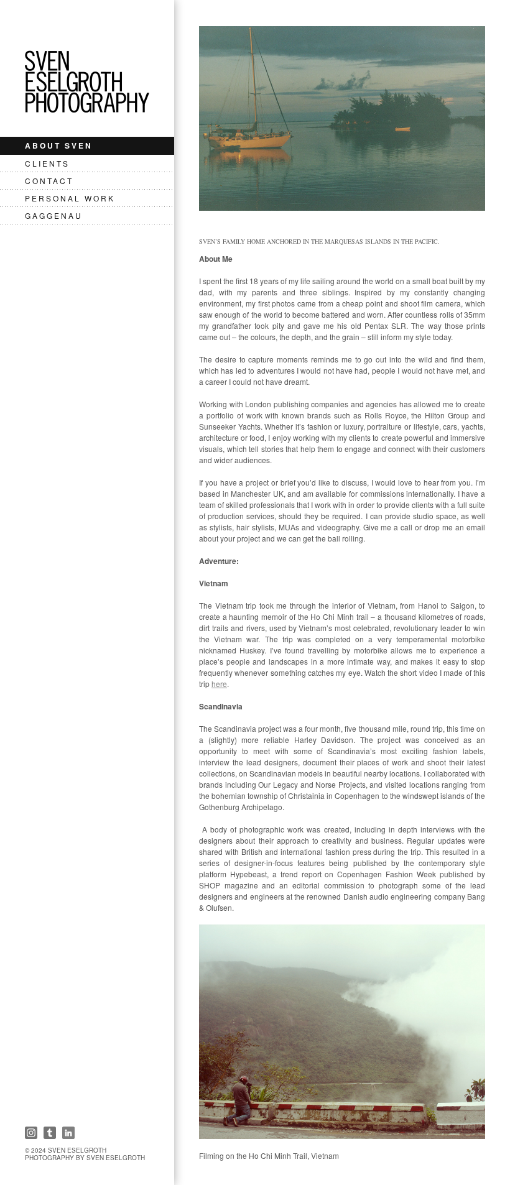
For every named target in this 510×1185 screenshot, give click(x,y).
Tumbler (50, 1133)
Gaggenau (54, 215)
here (219, 683)
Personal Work (70, 198)
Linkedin (68, 1133)
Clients (47, 163)
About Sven (59, 145)
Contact (49, 180)
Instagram (31, 1133)
